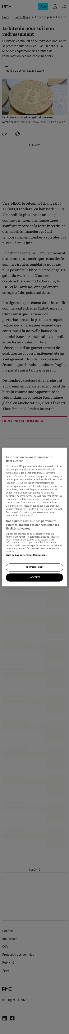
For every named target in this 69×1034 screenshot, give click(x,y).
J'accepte (34, 577)
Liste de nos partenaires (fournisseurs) (27, 555)
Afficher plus (34, 567)
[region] (34, 517)
